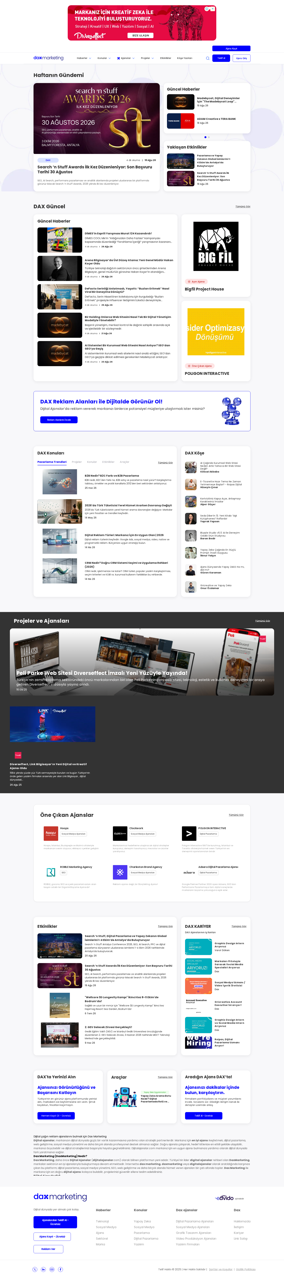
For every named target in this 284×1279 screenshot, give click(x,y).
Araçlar (124, 462)
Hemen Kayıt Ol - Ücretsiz (56, 1115)
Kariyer (239, 1233)
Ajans (100, 1233)
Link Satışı (241, 1238)
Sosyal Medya (106, 1227)
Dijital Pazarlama (146, 1238)
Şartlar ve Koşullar (221, 1269)
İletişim (239, 1227)
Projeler (145, 58)
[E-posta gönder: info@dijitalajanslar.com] (52, 1269)
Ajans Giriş (241, 58)
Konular (102, 58)
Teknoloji (102, 1221)
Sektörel (102, 1238)
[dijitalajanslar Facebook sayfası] (60, 1269)
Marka (100, 1244)
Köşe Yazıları (184, 58)
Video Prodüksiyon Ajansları (196, 1238)
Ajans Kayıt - (52, 1236)
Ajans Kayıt (231, 48)
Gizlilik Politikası (246, 1269)
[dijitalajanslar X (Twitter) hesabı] (35, 1269)
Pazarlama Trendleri (52, 462)
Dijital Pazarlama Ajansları (195, 1221)
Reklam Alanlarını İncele (59, 419)
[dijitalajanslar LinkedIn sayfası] (43, 1269)
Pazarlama (142, 1233)
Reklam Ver (48, 1249)
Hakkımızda (242, 1221)
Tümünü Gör (243, 206)
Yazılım (139, 1244)
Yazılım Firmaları (188, 1244)
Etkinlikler (165, 58)
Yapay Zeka (142, 1221)
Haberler (82, 58)
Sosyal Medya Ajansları (193, 1227)
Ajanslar (126, 58)
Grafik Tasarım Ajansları (193, 1233)
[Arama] (208, 58)
